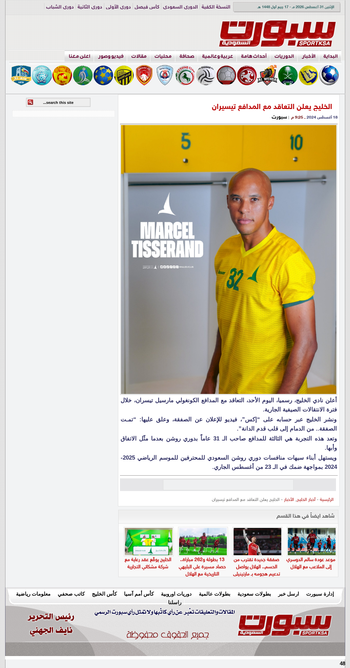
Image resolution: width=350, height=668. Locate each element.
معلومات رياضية (33, 594)
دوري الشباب (60, 7)
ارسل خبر (288, 594)
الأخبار (308, 56)
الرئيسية (327, 500)
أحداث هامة (254, 56)
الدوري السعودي (180, 7)
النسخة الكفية (216, 7)
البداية (330, 56)
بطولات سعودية (254, 594)
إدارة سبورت (320, 594)
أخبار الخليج (306, 500)
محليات (163, 56)
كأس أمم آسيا (139, 594)
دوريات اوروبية (176, 594)
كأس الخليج (104, 594)
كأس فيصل (147, 7)
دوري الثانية (90, 7)
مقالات (139, 56)
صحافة (186, 56)
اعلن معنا (79, 56)
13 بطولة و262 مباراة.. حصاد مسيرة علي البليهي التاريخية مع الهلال (202, 567)
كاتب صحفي (71, 594)
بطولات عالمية (214, 594)
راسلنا (174, 602)
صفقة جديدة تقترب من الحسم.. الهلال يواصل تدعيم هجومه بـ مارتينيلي (256, 567)
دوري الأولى (118, 7)
